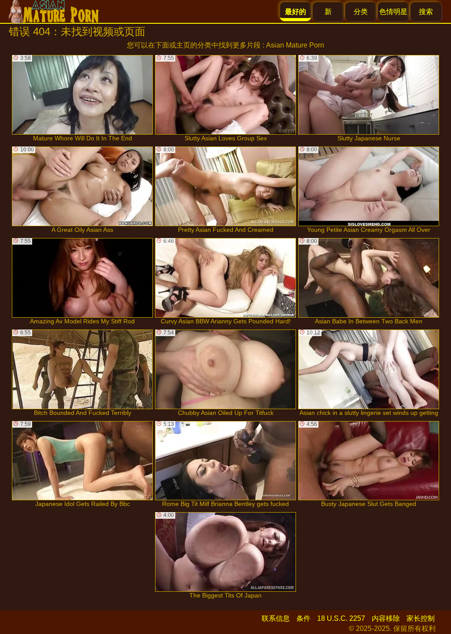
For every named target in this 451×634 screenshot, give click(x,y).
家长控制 (421, 618)
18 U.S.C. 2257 (341, 618)
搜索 (426, 11)
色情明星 (393, 11)
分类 (361, 11)
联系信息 (276, 618)
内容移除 (386, 618)
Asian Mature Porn (295, 45)
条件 (303, 618)
